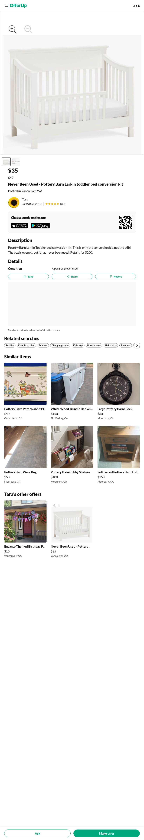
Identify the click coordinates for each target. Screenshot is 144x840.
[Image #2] (16, 161)
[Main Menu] (6, 6)
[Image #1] (6, 161)
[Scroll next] (137, 345)
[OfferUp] (18, 6)
